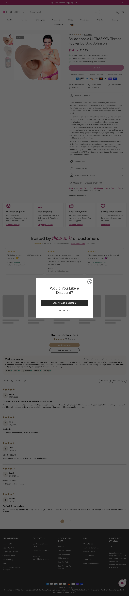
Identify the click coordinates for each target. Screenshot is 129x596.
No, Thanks (64, 310)
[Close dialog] (89, 281)
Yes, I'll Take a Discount (64, 303)
